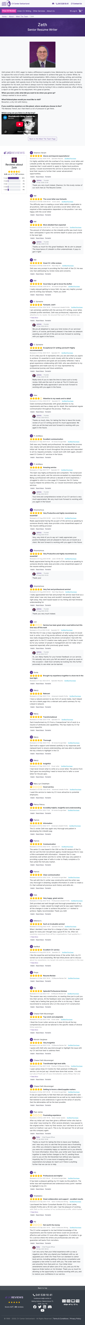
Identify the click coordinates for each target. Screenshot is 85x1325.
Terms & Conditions (60, 1319)
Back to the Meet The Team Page (42, 139)
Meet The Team (22, 16)
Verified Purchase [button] (70, 158)
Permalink (48, 176)
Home (4, 16)
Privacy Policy (75, 1319)
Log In (74, 11)
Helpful (32, 176)
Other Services (39, 11)
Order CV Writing (24, 11)
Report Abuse (40, 176)
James (38, 180)
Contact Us (77, 4)
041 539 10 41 (43, 1294)
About (11, 16)
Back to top (42, 1288)
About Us (51, 11)
